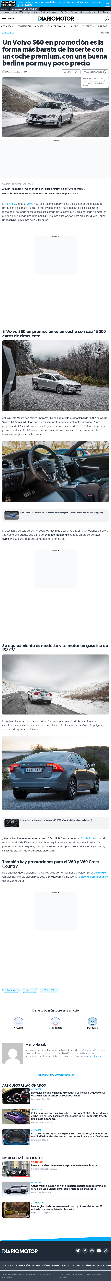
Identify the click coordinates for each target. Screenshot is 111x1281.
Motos (100, 1265)
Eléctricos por (17, 9)
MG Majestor (104, 12)
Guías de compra (56, 26)
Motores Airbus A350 (14, 12)
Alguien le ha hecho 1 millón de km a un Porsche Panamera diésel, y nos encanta (43, 189)
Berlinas (11, 990)
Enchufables (38, 1203)
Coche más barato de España (54, 12)
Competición (24, 26)
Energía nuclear (77, 12)
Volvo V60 (100, 872)
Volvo (30, 203)
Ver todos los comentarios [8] (55, 1074)
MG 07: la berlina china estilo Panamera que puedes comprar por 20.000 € (40, 193)
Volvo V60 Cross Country (93, 876)
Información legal (74, 1274)
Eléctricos (88, 26)
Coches (39, 26)
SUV (35, 12)
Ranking (74, 26)
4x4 (28, 12)
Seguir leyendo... (97, 1056)
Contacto (62, 1274)
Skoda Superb (89, 838)
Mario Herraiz (11, 72)
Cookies (87, 1274)
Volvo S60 (10, 203)
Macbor (91, 12)
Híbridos (102, 26)
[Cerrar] (106, 78)
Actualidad (7, 26)
